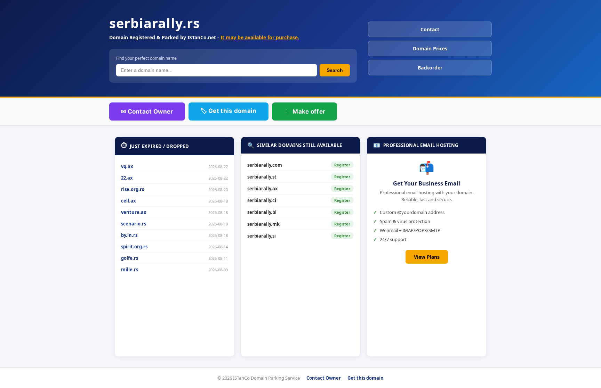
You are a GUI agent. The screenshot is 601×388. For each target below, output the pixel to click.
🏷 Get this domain (228, 110)
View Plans (427, 257)
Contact (429, 29)
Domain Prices (430, 48)
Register (342, 164)
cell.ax (128, 201)
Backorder (430, 67)
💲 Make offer (305, 111)
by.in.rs (129, 235)
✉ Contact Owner (147, 111)
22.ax (127, 178)
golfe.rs (129, 258)
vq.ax (127, 166)
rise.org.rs (132, 189)
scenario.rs (133, 224)
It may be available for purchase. (260, 37)
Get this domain (365, 378)
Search (335, 70)
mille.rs (129, 269)
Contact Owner (323, 378)
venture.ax (133, 212)
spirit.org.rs (134, 246)
